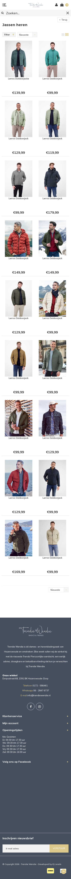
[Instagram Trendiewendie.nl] (39, 706)
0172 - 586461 (40, 685)
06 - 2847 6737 (41, 690)
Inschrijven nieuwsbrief (18, 838)
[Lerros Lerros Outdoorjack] (52, 59)
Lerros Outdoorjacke (18, 78)
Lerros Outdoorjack (52, 78)
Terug (64, 19)
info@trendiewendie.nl (39, 695)
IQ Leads (56, 864)
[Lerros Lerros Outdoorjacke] (18, 59)
